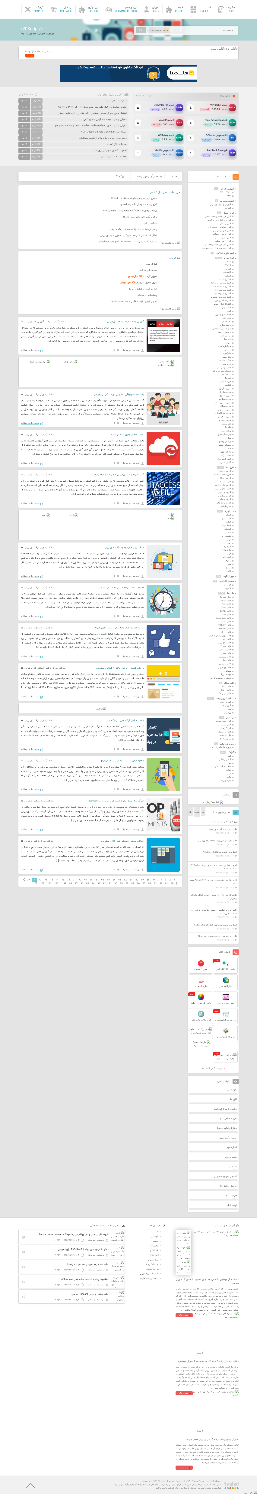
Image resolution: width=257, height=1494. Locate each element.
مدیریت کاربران (224, 416)
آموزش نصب (225, 702)
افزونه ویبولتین (225, 499)
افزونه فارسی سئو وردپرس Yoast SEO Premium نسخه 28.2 (213, 882)
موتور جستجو (225, 420)
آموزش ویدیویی (227, 201)
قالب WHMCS (224, 625)
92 (104, 884)
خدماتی (227, 350)
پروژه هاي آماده (227, 744)
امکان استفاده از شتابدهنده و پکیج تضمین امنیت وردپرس (128, 236)
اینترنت (228, 208)
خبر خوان (227, 339)
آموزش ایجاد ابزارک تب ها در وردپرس (125, 322)
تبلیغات (156, 1231)
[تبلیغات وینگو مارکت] (213, 802)
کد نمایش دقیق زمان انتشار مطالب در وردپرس (121, 588)
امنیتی (228, 311)
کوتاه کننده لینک (224, 459)
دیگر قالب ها (225, 597)
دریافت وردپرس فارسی (149, 1278)
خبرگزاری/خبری (224, 346)
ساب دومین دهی (224, 367)
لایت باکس (226, 557)
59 (142, 880)
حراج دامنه (231, 1195)
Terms (208, 1481)
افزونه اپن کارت (224, 478)
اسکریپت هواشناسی (222, 293)
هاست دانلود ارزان (228, 1186)
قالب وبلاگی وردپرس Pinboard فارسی (90, 1294)
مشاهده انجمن (25, 94)
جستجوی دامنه (224, 332)
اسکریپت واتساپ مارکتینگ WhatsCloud (220, 852)
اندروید (228, 588)
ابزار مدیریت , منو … (222, 237)
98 (70, 884)
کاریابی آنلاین (225, 452)
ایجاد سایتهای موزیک (222, 314)
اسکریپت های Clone (222, 286)
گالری (228, 571)
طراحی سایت (225, 735)
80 (172, 884)
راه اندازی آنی (150, 223)
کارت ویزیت (226, 780)
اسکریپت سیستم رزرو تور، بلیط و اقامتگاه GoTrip (215, 925)
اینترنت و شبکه (224, 732)
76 (46, 880)
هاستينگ (227, 427)
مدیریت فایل (225, 406)
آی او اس (227, 585)
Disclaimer (217, 1481)
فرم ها (228, 378)
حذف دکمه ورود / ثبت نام (114, 157)
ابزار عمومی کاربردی (222, 230)
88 (127, 884)
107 (42, 884)
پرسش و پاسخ (225, 441)
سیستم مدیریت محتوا (221, 371)
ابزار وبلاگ (154, 1245)
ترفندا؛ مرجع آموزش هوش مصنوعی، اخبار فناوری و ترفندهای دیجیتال (92, 113)
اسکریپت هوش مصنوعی (220, 297)
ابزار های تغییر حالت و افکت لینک (217, 244)
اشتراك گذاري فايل (223, 300)
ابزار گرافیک (226, 728)
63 (119, 880)
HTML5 (227, 265)
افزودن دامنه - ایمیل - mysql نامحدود (138, 204)
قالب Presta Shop (223, 618)
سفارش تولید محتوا (227, 1128)
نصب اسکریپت (152, 1264)
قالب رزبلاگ (226, 690)
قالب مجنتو (226, 653)
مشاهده (29, 55)
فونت (228, 770)
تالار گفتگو (226, 321)
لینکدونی (227, 385)
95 (87, 884)
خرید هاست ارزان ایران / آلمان (165, 192)
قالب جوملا (226, 646)
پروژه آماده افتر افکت (221, 747)
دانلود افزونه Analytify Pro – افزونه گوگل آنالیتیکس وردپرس (213, 897)
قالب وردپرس (225, 664)
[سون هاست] (217, 49)
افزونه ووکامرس (224, 496)
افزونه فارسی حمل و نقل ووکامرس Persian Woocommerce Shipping (74, 1235)
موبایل (228, 567)
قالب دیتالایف (225, 649)
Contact (179, 1481)
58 (148, 880)
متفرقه (228, 560)
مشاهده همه (142, 95)
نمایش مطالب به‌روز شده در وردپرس (126, 435)
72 (68, 880)
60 (136, 880)
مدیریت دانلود (225, 399)
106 (49, 884)
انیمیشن (227, 529)
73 (63, 880)
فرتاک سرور (174, 258)
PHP (229, 196)
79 (28, 880)
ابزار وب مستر (224, 724)
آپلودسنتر (227, 272)
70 (80, 880)
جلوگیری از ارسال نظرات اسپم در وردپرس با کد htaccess (116, 801)
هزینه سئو (232, 1090)
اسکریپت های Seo (223, 290)
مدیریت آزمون (224, 388)
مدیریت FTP (225, 739)
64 (114, 880)
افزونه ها (230, 467)
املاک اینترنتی (225, 307)
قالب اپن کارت (225, 632)
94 (93, 884)
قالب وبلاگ (229, 683)
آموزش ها (39, 322)
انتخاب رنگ (226, 525)
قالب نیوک (226, 660)
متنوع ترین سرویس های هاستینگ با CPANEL (134, 198)
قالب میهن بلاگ (224, 693)
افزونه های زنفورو (223, 488)
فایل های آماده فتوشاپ (221, 766)
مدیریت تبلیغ (225, 395)
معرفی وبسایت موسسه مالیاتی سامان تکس (105, 119)
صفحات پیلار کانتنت (117, 144)
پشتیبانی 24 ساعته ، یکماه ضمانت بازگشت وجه (133, 229)
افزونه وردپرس (224, 492)
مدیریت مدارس (224, 409)
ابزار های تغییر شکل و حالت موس (216, 248)
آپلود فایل (232, 1205)
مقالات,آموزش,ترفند (150, 176)
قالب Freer (226, 607)
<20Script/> (31, 29)
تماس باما (155, 1241)
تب (229, 532)
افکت (228, 522)
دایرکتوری (226, 353)
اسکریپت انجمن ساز (117, 101)
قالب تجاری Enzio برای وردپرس (223, 829)
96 (82, 884)
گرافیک (231, 752)
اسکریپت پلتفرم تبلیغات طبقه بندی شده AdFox (85, 1279)
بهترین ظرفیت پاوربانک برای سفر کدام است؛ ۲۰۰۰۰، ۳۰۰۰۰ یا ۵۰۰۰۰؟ (92, 107)
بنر (230, 763)
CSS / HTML (225, 192)
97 (76, 884)
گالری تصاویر (225, 462)
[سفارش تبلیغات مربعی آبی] (70, 362)
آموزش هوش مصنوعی (225, 1176)
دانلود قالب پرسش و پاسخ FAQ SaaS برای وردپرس (83, 1249)
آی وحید (201, 1488)
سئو (229, 709)
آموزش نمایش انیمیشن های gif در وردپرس (122, 841)
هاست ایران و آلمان (147, 270)
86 (138, 884)
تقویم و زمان (225, 536)
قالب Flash (226, 604)
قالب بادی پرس (224, 642)
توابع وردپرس (153, 1259)
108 (35, 884)
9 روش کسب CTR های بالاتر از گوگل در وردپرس (120, 668)
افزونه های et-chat (223, 485)
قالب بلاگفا (226, 686)
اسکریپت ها (229, 258)
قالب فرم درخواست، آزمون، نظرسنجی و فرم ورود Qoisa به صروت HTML (213, 912)
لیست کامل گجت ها (212, 1068)
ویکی (229, 438)
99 (65, 884)
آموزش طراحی (227, 189)
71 (74, 880)
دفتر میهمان (226, 357)
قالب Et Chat (225, 600)
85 (144, 884)
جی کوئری (229, 511)
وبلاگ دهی (226, 431)
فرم (229, 553)
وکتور (228, 777)
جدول (228, 543)
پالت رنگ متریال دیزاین (149, 1273)
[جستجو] (141, 30)
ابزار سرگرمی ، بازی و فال (219, 227)
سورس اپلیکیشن (226, 581)
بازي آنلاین (226, 318)
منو (229, 564)
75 (51, 880)
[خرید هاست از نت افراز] (166, 365)
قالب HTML (225, 611)
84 (149, 884)
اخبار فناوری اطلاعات (225, 253)
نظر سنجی (226, 424)
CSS (229, 261)
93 (98, 884)
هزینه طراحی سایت (227, 1119)
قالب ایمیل (226, 639)
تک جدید (232, 1167)
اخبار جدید (232, 1147)
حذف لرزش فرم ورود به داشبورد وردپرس (124, 547)
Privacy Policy (198, 1481)
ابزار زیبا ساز (225, 223)
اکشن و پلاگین (225, 759)
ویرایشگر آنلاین (224, 434)
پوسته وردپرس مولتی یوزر (219, 678)
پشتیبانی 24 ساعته (147, 295)
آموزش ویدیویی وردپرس (220, 204)
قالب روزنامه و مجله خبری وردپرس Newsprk (217, 936)
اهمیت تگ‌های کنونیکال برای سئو (110, 150)
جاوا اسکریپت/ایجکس (221, 328)
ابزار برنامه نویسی (223, 721)
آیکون (228, 756)
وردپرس (28, 322)
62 (125, 880)
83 (155, 884)
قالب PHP (226, 614)
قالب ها (230, 593)
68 (91, 880)
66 (102, 880)
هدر (229, 773)
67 (97, 880)
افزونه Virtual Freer (222, 474)
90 (115, 884)
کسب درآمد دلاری (228, 1138)
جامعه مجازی (225, 325)
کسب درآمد (226, 455)
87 (132, 884)
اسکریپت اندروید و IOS (221, 283)
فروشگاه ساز (225, 381)
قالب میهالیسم (225, 657)
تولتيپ (228, 539)
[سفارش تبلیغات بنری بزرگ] (166, 361)
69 (85, 880)
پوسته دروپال (225, 674)
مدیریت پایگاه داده (223, 413)
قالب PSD (226, 621)
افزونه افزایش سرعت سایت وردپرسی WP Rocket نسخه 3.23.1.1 (213, 867)
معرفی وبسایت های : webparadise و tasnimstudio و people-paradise (91, 126)
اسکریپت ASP (225, 279)
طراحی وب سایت (214, 1488)
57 (153, 880)
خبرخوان (227, 546)
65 (108, 880)
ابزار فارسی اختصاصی (221, 234)
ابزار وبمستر (228, 213)
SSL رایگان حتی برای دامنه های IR (139, 217)
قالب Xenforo (225, 628)
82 (161, 884)
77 (40, 880)
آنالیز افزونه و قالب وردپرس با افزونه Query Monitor (118, 475)
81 (166, 884)
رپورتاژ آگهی (228, 576)
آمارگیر (228, 269)
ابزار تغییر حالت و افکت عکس (218, 216)
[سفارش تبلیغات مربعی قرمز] (39, 362)
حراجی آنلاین (225, 336)
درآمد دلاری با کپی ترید (225, 1109)
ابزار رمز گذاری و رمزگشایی (219, 220)
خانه (174, 176)
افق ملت (232, 1099)
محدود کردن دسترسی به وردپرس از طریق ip (122, 761)
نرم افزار (230, 717)
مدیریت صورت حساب (221, 402)
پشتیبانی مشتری (224, 445)
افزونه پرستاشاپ (223, 503)
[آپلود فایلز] (230, 49)
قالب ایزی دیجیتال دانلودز (220, 635)
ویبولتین (227, 671)
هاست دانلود (161, 1488)
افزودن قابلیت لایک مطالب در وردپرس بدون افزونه (119, 628)
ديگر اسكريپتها (225, 360)
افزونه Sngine (225, 471)
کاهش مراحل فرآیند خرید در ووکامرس (125, 720)
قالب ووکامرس (224, 667)
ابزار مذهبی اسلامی (222, 241)
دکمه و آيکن (226, 550)
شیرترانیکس (225, 506)
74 (57, 880)
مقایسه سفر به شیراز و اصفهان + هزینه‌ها (88, 1264)
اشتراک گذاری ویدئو (222, 304)
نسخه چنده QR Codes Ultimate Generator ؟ (104, 132)
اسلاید (228, 515)
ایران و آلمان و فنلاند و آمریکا (143, 289)
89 (121, 884)
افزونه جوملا (225, 481)
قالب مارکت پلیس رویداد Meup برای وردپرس (217, 840)
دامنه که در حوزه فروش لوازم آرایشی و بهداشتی (103, 138)
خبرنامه (227, 343)
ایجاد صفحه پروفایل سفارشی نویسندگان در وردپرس (119, 394)
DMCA (187, 1481)
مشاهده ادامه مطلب (30, 350)
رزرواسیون (226, 364)
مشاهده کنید (182, 1315)
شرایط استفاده (152, 1269)
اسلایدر (228, 276)
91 (110, 884)
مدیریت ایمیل (225, 392)
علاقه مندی (226, 374)
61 (131, 880)
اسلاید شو (226, 518)
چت (229, 448)
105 (56, 884)
